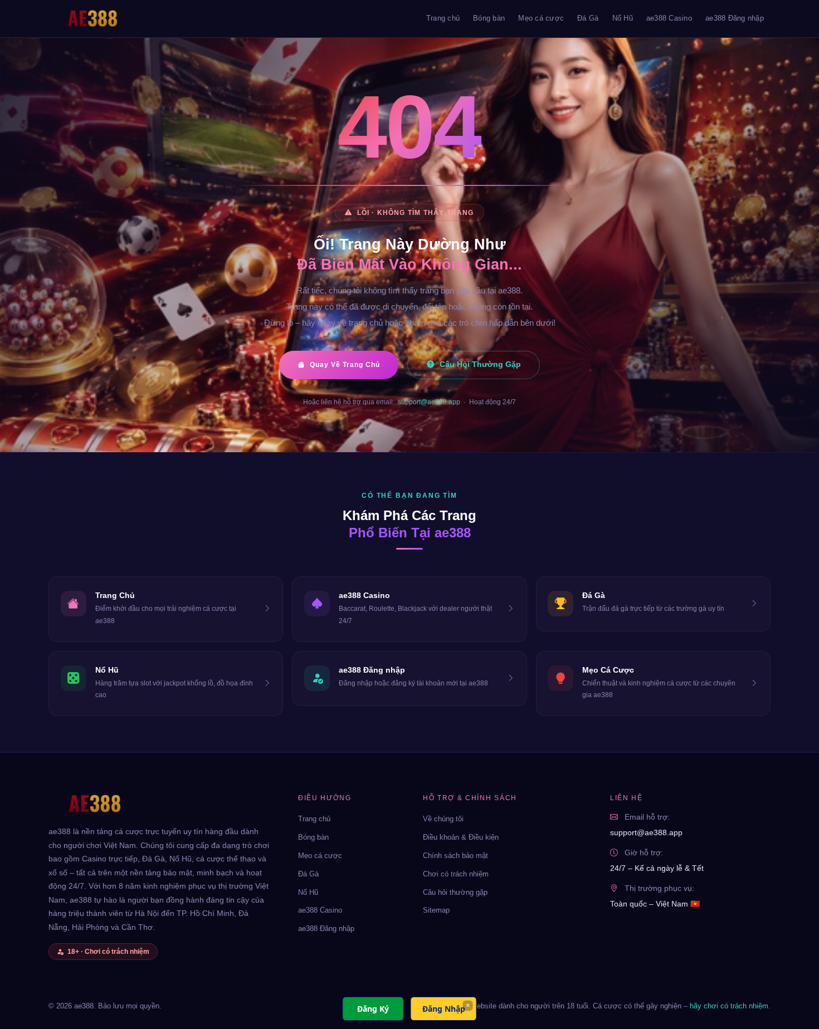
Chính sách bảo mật (455, 855)
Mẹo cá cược (541, 18)
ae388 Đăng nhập (734, 18)
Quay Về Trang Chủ (345, 365)
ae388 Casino (669, 18)
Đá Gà (587, 18)
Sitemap (436, 910)
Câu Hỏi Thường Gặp (480, 364)
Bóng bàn (489, 18)
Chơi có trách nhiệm (456, 874)
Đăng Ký (373, 1008)
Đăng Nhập (443, 1008)
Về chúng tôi (443, 819)
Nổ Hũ (622, 18)
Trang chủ (443, 18)
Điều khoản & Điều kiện (461, 837)
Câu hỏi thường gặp (455, 892)
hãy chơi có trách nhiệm (729, 1006)
